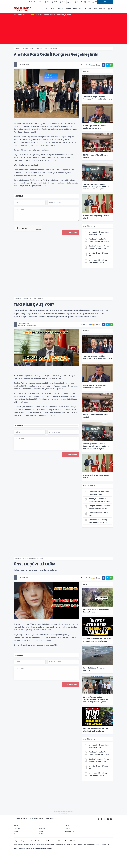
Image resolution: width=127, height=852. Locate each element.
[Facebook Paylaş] (103, 65)
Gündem (88, 8)
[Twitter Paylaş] (107, 65)
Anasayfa (18, 48)
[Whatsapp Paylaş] (111, 65)
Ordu (95, 8)
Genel (52, 8)
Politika (102, 8)
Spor (81, 8)
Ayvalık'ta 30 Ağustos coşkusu (45, 14)
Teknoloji (60, 8)
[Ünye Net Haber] (23, 8)
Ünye (75, 8)
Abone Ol (84, 65)
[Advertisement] (63, 31)
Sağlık (67, 8)
